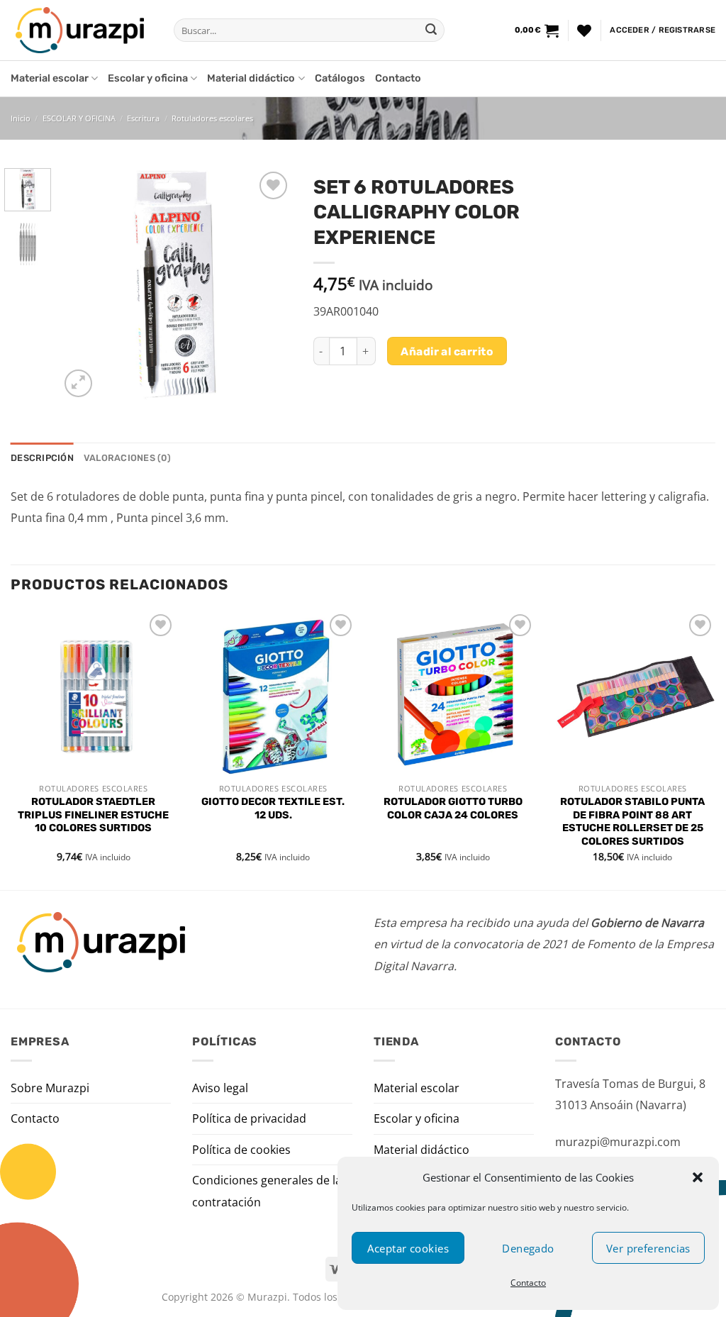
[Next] (269, 284)
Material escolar (50, 78)
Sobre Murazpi (50, 1088)
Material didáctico (251, 78)
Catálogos (340, 78)
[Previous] (82, 284)
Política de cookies (241, 1149)
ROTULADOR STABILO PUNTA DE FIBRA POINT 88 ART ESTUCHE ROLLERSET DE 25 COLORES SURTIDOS (632, 822)
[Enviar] (431, 30)
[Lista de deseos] (584, 30)
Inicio (20, 118)
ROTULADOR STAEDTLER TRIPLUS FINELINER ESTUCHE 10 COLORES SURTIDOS (93, 815)
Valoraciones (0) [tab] (127, 457)
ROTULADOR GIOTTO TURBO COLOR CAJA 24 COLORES (453, 808)
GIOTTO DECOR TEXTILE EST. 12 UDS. (273, 808)
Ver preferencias (648, 1248)
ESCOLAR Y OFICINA (79, 118)
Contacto (528, 1283)
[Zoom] (78, 383)
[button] (698, 1177)
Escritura (143, 118)
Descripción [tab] (42, 457)
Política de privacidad (249, 1118)
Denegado (528, 1248)
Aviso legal (220, 1088)
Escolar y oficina (148, 78)
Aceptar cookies (408, 1248)
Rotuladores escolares (212, 118)
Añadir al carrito (447, 351)
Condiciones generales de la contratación (267, 1190)
